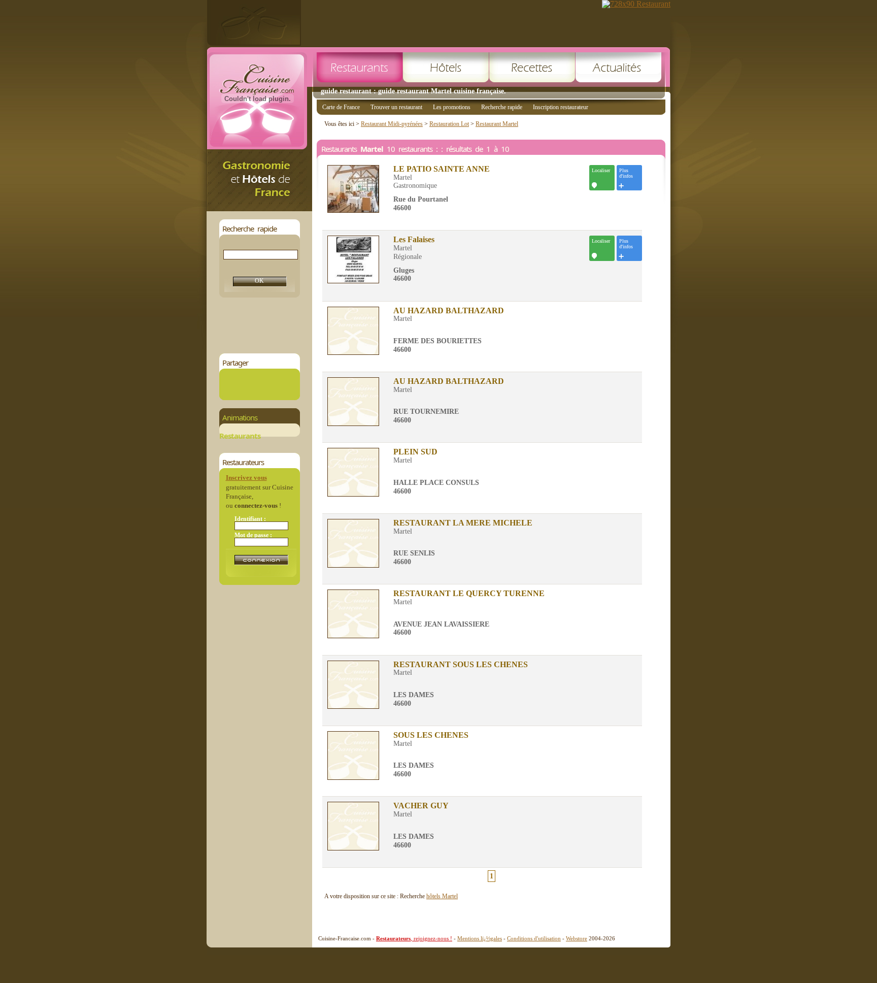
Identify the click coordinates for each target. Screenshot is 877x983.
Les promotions (451, 107)
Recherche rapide (501, 107)
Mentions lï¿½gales (479, 938)
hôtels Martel (442, 896)
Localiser (601, 170)
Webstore (576, 938)
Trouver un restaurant (396, 107)
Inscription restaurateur (560, 107)
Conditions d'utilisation (534, 938)
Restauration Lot (449, 123)
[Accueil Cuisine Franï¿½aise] (259, 208)
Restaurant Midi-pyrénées (392, 123)
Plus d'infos (626, 173)
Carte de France (341, 107)
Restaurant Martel (497, 123)
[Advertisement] (404, 325)
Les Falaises (413, 240)
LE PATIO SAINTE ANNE (441, 169)
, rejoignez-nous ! (414, 938)
